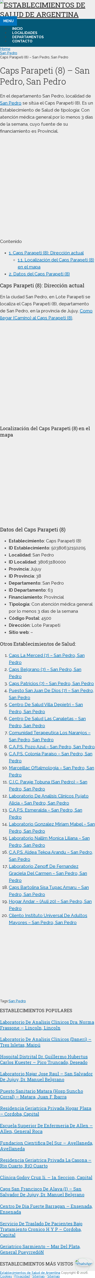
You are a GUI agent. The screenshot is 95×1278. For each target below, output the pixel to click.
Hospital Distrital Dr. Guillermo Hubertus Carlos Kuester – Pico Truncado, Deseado (44, 1059)
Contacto (22, 41)
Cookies (6, 1276)
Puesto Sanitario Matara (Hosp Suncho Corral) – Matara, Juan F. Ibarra (41, 1094)
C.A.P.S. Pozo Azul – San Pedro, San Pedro (52, 746)
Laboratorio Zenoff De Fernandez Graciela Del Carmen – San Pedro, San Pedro (48, 873)
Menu (8, 21)
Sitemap (38, 1276)
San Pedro (8, 53)
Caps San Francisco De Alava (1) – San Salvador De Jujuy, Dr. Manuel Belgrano (42, 1191)
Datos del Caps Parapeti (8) (39, 274)
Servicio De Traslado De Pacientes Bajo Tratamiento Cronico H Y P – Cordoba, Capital (41, 1229)
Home (5, 49)
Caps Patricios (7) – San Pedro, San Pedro (51, 683)
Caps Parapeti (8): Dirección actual (46, 253)
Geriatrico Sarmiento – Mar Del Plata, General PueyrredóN (40, 1249)
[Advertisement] (47, 186)
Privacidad (22, 1276)
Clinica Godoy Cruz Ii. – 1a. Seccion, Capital (46, 1177)
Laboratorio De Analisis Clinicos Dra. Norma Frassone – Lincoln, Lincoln (47, 1025)
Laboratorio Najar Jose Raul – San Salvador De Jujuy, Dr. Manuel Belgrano (46, 1076)
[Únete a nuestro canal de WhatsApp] (82, 1265)
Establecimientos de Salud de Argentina (30, 1272)
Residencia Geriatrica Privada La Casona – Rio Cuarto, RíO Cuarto (45, 1163)
